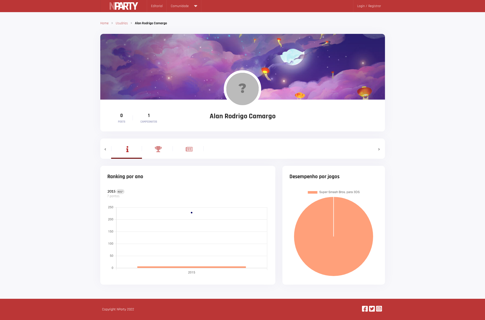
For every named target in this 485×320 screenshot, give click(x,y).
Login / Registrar (369, 6)
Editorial (157, 6)
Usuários (122, 23)
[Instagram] (379, 309)
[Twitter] (372, 309)
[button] (105, 149)
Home (104, 23)
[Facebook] (365, 309)
